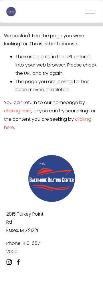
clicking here (17, 111)
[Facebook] (18, 262)
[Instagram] (9, 262)
